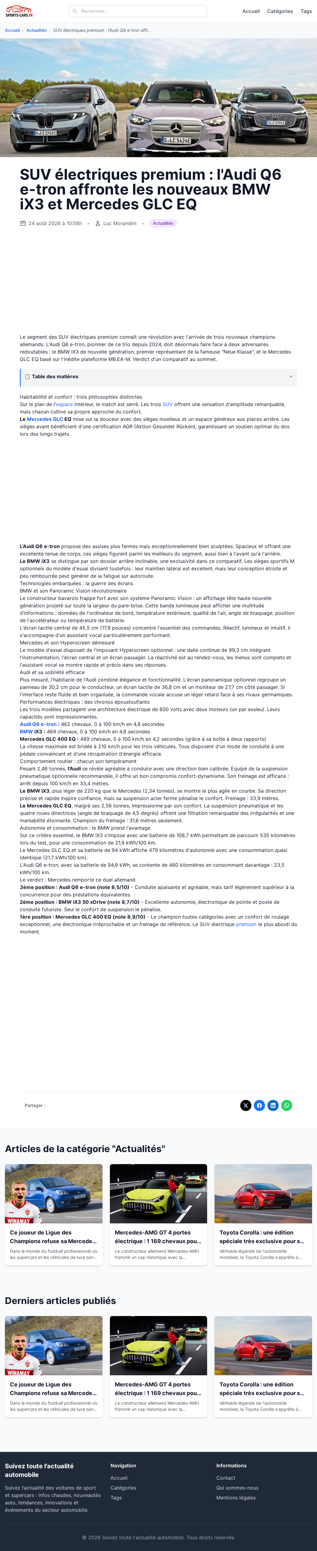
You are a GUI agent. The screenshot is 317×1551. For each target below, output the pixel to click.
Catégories (280, 11)
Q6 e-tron (44, 724)
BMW (26, 731)
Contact (225, 1478)
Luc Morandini (120, 223)
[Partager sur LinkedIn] (273, 1105)
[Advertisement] (158, 280)
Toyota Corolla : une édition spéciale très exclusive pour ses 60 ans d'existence (262, 1241)
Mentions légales (236, 1497)
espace (64, 404)
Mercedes (39, 419)
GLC (58, 419)
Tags (306, 11)
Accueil (251, 11)
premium (246, 924)
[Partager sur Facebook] (259, 1105)
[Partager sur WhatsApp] (286, 1105)
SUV (168, 404)
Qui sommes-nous (237, 1488)
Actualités (36, 30)
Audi (25, 724)
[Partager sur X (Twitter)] (245, 1105)
